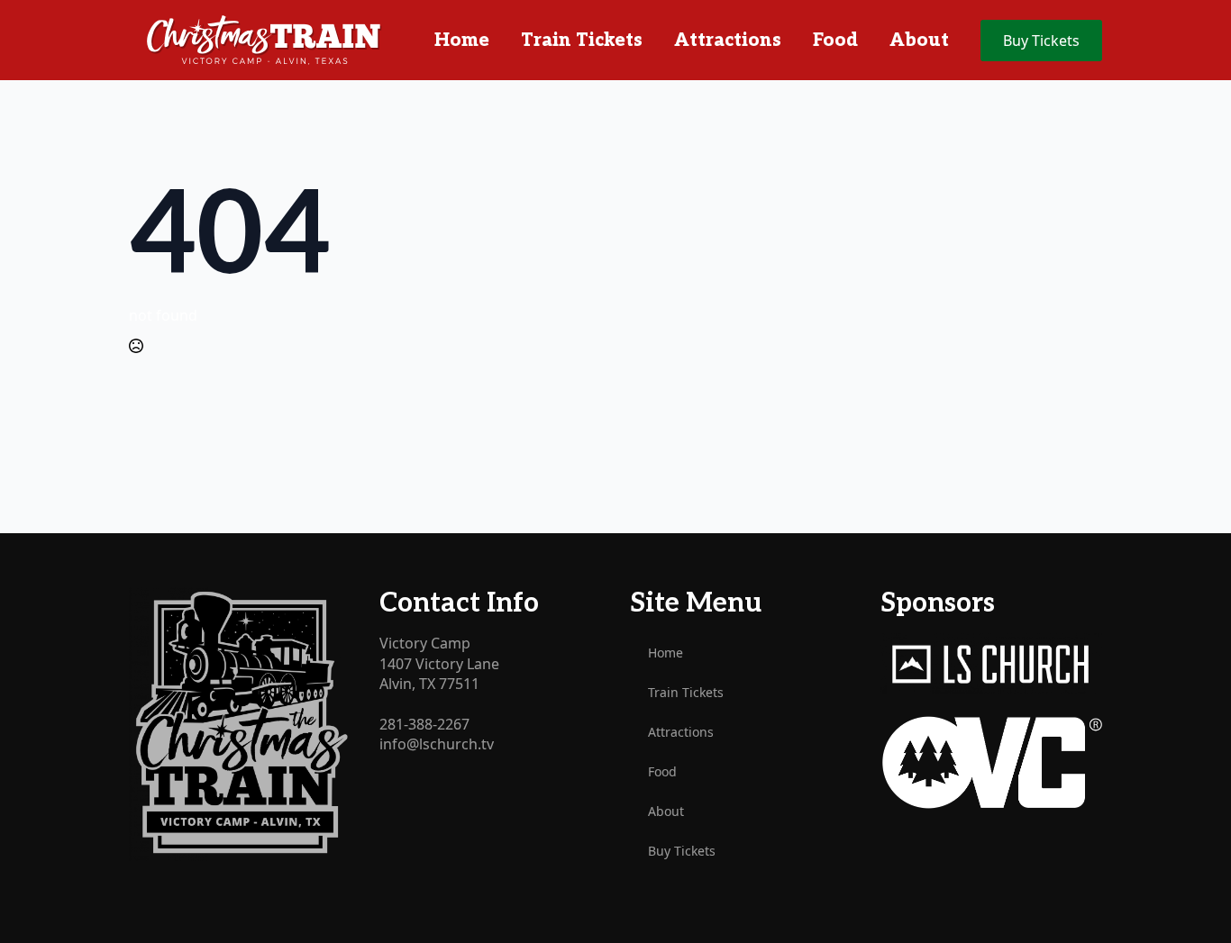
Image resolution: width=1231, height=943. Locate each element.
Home (461, 40)
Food (835, 40)
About (919, 40)
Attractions (727, 40)
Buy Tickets (682, 850)
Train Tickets (582, 40)
